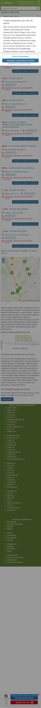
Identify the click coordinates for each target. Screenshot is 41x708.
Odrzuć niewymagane (20, 56)
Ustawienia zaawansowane (19, 63)
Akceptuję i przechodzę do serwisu (20, 60)
